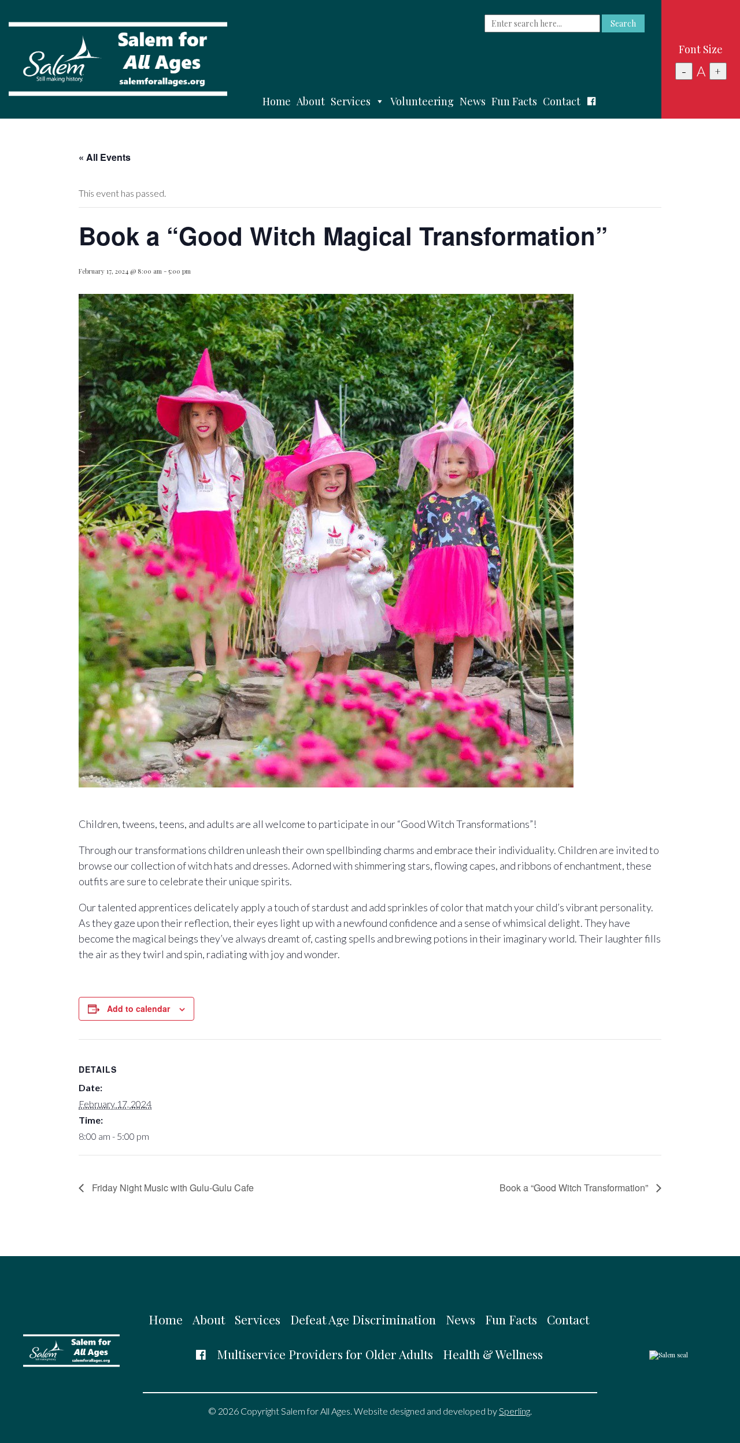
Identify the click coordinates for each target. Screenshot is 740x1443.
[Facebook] (591, 101)
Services (351, 101)
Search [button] (623, 23)
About (311, 101)
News (473, 101)
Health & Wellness (493, 1354)
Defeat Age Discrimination (363, 1319)
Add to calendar (138, 1008)
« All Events (105, 157)
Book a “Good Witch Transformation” (575, 1187)
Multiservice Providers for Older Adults (325, 1354)
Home (276, 101)
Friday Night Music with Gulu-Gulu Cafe (172, 1187)
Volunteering (422, 101)
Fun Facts (514, 101)
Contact (561, 101)
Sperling (514, 1410)
